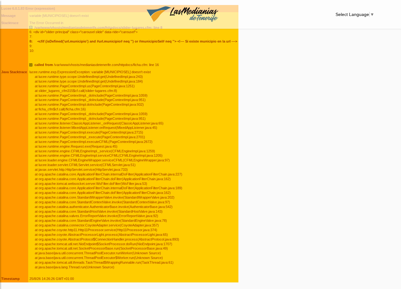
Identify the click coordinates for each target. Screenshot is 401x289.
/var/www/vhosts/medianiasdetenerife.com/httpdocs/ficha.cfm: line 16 (96, 65)
